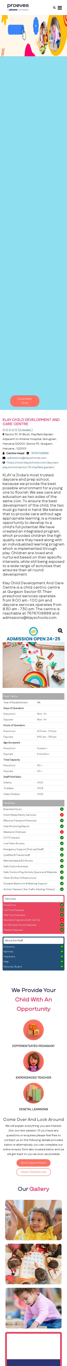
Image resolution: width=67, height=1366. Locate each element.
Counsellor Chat (25, 401)
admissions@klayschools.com (26, 458)
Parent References (33, 1172)
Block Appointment (33, 1162)
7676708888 (40, 453)
